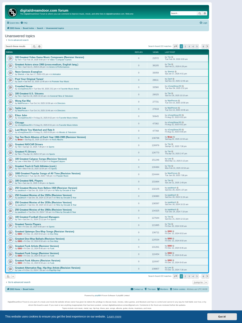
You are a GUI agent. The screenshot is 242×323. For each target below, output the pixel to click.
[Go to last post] (172, 57)
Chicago (19, 122)
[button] (175, 46)
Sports (51, 147)
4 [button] (193, 46)
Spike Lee (20, 108)
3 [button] (189, 46)
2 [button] (185, 46)
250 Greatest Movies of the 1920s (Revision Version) (43, 195)
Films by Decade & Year (65, 190)
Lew (19, 161)
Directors (61, 103)
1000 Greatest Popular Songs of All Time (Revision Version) (47, 173)
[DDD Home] (13, 12)
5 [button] (197, 46)
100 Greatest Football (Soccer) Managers (37, 217)
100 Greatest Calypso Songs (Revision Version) (41, 159)
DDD (20, 234)
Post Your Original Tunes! (29, 79)
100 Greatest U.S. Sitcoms (29, 93)
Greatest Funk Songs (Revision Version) (37, 253)
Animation (56, 74)
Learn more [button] (114, 316)
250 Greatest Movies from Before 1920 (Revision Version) (46, 188)
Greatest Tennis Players (28, 224)
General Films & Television (61, 96)
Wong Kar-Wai (23, 101)
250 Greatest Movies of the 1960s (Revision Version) (43, 209)
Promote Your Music (60, 81)
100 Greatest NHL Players (29, 180)
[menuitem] (23, 23)
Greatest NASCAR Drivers (29, 144)
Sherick (21, 74)
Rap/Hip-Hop (54, 270)
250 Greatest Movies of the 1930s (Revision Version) (43, 202)
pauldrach (22, 190)
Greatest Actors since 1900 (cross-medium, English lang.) (46, 64)
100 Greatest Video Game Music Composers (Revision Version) (49, 57)
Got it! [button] (222, 316)
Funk (52, 248)
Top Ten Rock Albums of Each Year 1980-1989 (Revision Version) (50, 137)
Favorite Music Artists (70, 89)
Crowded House (23, 86)
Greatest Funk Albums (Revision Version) (37, 260)
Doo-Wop (54, 234)
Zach (20, 81)
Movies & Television (67, 132)
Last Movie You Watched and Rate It (34, 130)
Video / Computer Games (61, 60)
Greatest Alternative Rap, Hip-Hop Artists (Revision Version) (47, 268)
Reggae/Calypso (58, 161)
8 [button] (203, 46)
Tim (19, 60)
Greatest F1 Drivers (25, 151)
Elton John (21, 115)
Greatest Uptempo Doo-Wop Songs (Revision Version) (44, 231)
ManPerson (23, 103)
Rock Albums (57, 139)
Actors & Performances (59, 67)
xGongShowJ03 (25, 89)
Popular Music (62, 176)
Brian (20, 139)
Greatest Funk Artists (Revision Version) (37, 246)
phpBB (97, 295)
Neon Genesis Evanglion (28, 71)
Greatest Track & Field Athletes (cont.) (35, 166)
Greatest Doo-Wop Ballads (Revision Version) (39, 238)
